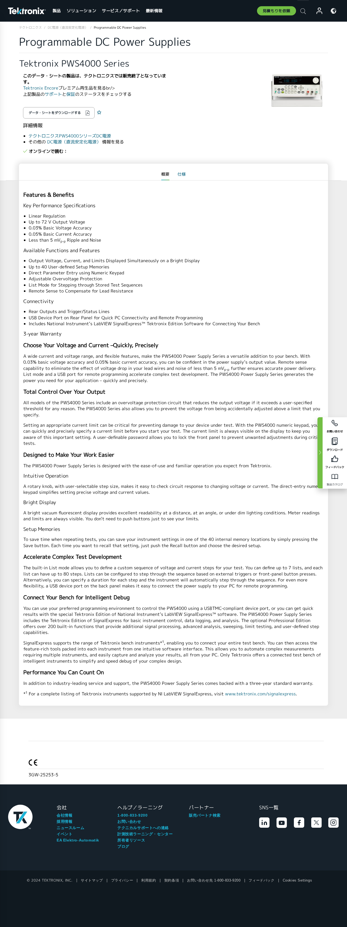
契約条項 (171, 880)
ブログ (123, 846)
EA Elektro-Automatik (78, 840)
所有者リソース (131, 840)
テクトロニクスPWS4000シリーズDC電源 (69, 136)
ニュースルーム (70, 828)
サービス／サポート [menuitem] (121, 11)
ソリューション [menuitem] (81, 11)
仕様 (182, 174)
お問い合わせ (129, 821)
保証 (70, 94)
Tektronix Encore (40, 88)
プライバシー (122, 880)
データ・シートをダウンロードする (55, 112)
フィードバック (261, 880)
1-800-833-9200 (132, 815)
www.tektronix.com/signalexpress (260, 694)
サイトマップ (92, 880)
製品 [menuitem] (57, 11)
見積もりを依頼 (276, 11)
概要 (165, 174)
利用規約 (148, 880)
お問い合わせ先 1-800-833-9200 (213, 880)
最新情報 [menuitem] (154, 11)
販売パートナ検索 (205, 815)
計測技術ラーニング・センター (145, 834)
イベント (64, 834)
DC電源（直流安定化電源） (74, 142)
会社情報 (64, 815)
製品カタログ (335, 484)
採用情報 (64, 821)
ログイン (316, 11)
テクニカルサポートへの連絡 (143, 828)
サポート (53, 94)
